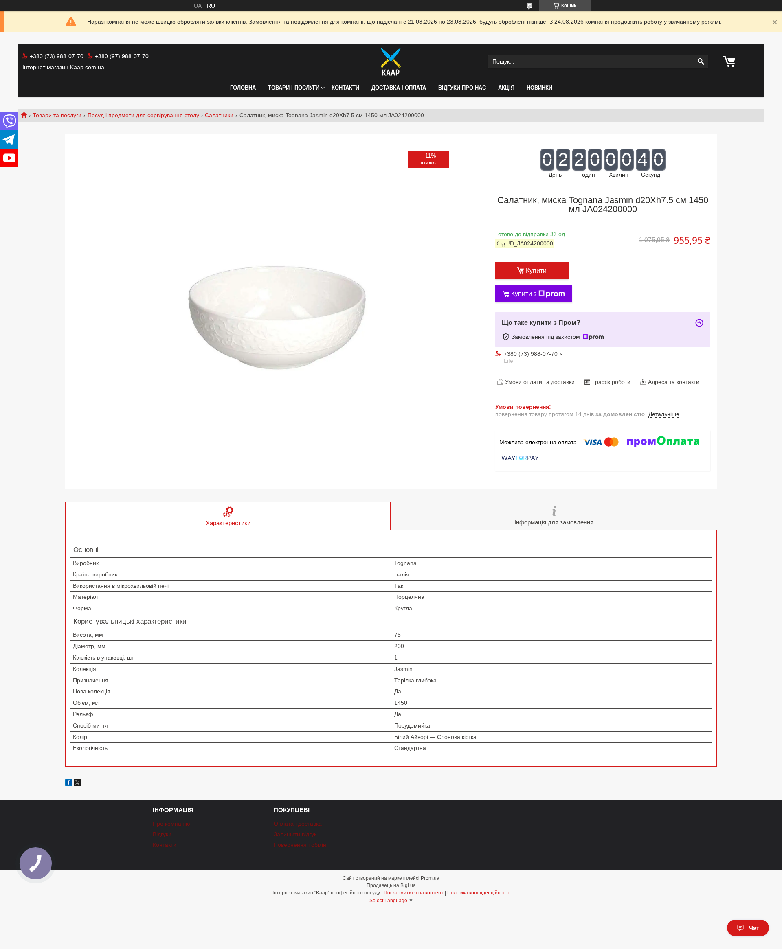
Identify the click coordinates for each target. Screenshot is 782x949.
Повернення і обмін (300, 845)
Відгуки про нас (462, 88)
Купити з (523, 293)
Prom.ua (430, 878)
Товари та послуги (57, 115)
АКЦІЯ (506, 88)
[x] (77, 783)
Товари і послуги (293, 88)
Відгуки (162, 834)
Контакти (345, 88)
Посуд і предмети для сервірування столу (143, 115)
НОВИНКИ (539, 88)
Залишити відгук (295, 834)
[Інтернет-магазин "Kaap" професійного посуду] (390, 61)
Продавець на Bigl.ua (391, 885)
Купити (536, 270)
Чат (754, 928)
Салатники (219, 115)
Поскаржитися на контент (414, 893)
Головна (243, 88)
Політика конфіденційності (478, 893)
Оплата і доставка (298, 823)
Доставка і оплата (398, 88)
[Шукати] (701, 61)
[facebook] (68, 783)
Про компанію (171, 823)
